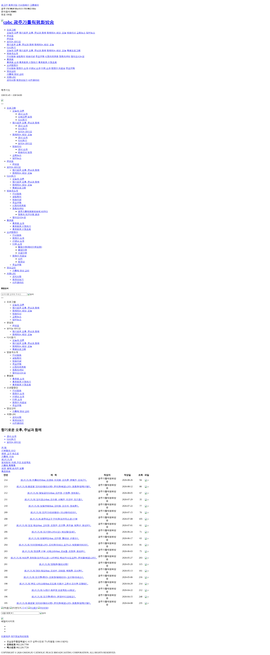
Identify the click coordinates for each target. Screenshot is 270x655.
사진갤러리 (33, 80)
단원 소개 (46, 68)
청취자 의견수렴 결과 (28, 214)
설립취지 (20, 56)
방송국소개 (12, 53)
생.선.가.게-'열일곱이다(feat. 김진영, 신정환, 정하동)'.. (53, 493)
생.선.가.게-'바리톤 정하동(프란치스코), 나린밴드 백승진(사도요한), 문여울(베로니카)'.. (54, 558)
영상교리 (11, 71)
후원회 (10, 59)
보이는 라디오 (14, 41)
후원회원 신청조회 (47, 62)
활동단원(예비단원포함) (30, 247)
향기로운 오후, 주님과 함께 (32, 33)
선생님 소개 (34, 68)
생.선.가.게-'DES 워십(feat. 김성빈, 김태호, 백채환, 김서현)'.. (53, 571)
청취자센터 (64, 56)
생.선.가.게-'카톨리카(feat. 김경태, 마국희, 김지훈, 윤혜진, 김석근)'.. (54, 480)
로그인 (4, 5)
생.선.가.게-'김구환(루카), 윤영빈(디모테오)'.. (54, 596)
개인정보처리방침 (20, 636)
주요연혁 (39, 56)
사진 (20, 259)
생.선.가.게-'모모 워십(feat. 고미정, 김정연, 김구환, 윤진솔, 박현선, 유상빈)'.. (53, 525)
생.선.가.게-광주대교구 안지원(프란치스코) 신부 (53, 519)
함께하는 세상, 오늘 (56, 33)
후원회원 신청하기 (28, 62)
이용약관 (5, 636)
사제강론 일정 (25, 117)
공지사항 (11, 80)
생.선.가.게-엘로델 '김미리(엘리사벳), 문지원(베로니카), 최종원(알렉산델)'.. (53, 486)
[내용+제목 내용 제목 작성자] (7, 613)
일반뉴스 (90, 33)
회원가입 (12, 5)
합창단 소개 (22, 68)
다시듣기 (11, 47)
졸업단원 (22, 250)
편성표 (10, 36)
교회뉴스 (81, 33)
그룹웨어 (34, 5)
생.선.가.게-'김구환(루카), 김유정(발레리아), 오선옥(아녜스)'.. (53, 577)
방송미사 (71, 33)
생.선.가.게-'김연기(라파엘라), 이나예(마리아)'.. (53, 512)
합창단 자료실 (58, 68)
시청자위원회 (51, 56)
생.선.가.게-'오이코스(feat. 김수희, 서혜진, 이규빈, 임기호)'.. (53, 499)
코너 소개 (23, 114)
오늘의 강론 (13, 33)
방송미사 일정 (25, 152)
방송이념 (30, 56)
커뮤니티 (11, 77)
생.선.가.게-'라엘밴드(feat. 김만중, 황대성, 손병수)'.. (53, 538)
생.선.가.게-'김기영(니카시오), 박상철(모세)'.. (54, 532)
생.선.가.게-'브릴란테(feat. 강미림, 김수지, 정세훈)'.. (53, 506)
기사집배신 (23, 5)
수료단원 (22, 253)
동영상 (21, 262)
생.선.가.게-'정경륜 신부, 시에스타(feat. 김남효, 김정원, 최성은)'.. (54, 551)
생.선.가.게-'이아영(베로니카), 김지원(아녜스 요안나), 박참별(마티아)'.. (54, 545)
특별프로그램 (73, 50)
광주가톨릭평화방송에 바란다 (33, 211)
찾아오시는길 (77, 56)
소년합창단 (12, 65)
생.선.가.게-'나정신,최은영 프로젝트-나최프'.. (54, 590)
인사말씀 (11, 56)
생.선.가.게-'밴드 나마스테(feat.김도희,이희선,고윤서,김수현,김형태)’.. (53, 583)
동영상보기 (22, 80)
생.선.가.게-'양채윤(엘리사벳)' (53, 564)
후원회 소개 (13, 62)
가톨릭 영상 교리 (15, 74)
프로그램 (11, 30)
